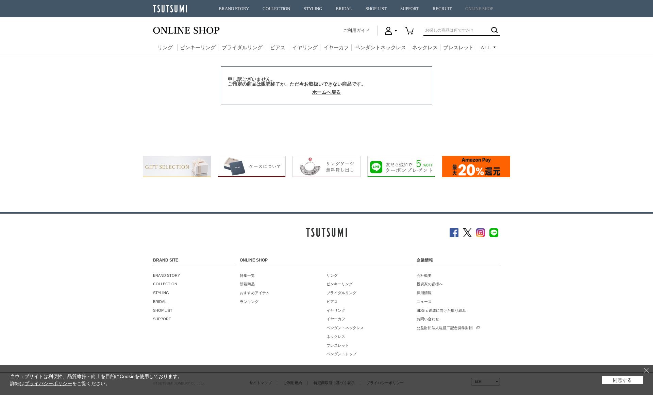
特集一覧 (247, 275)
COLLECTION (276, 8)
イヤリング (305, 47)
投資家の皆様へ (430, 284)
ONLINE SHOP (479, 8)
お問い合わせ (428, 319)
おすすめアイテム (255, 293)
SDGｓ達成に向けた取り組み (441, 310)
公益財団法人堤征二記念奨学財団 (445, 328)
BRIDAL (344, 8)
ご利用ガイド (356, 30)
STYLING (313, 8)
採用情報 (424, 293)
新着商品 (247, 284)
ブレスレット (458, 47)
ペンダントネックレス (380, 47)
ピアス (277, 47)
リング (165, 47)
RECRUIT (442, 8)
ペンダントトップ (341, 354)
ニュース (424, 302)
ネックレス (425, 47)
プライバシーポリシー (48, 383)
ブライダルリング (242, 47)
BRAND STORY (234, 8)
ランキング (249, 302)
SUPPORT (409, 8)
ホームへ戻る (326, 92)
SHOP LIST (376, 8)
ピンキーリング (198, 47)
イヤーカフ (336, 47)
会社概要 (424, 275)
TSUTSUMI (170, 8)
